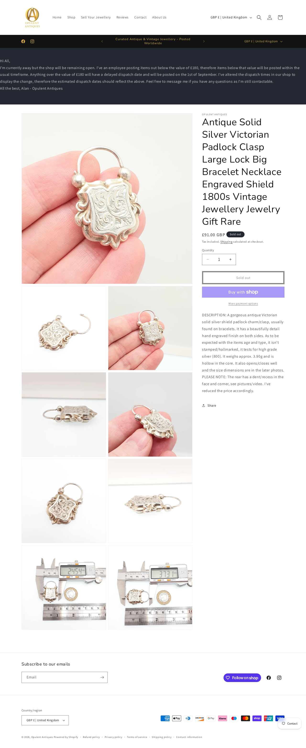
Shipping (226, 241)
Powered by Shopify (66, 737)
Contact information (189, 737)
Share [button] (212, 405)
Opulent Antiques (42, 737)
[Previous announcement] (102, 41)
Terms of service (137, 737)
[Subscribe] (102, 677)
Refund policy (91, 737)
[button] (259, 17)
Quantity (208, 250)
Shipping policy (162, 737)
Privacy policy (113, 737)
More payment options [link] (243, 303)
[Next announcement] (204, 41)
